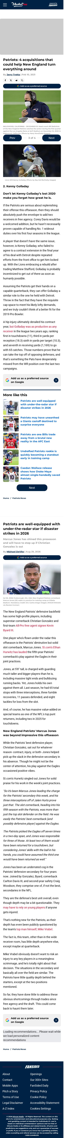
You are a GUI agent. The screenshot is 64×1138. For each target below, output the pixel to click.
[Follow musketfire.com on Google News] (56, 380)
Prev (12, 138)
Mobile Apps (10, 1085)
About (6, 1074)
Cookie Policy (38, 1097)
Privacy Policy (38, 1091)
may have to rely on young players (24, 907)
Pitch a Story (10, 1091)
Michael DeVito (15, 551)
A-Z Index (8, 1108)
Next (52, 138)
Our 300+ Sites (39, 1079)
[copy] (22, 80)
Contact (7, 1079)
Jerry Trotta (13, 74)
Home (6, 498)
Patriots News (19, 498)
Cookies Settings (40, 1108)
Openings (36, 1074)
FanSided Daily (39, 1085)
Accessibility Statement (44, 1102)
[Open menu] (5, 5)
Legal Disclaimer (12, 1102)
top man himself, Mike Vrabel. (34, 929)
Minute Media (18, 1117)
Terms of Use (10, 1097)
